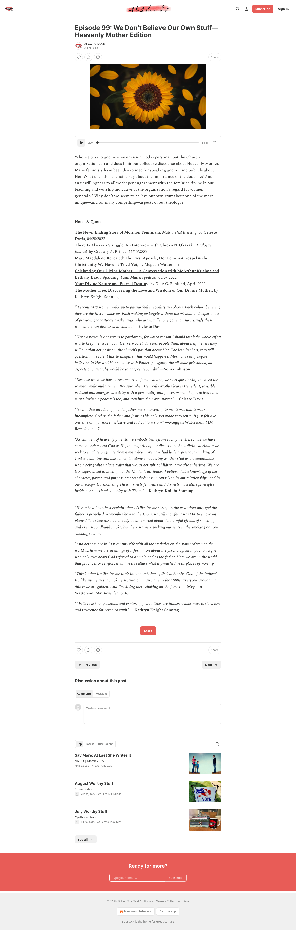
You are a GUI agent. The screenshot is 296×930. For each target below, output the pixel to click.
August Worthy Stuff (94, 783)
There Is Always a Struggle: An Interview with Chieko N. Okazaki (135, 245)
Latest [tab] (90, 744)
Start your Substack (137, 911)
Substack (128, 921)
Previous (90, 665)
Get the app (168, 911)
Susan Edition (84, 789)
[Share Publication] (246, 9)
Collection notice (178, 901)
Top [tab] (79, 744)
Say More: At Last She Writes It (103, 755)
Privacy (149, 901)
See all (83, 839)
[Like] (79, 57)
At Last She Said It (96, 43)
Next (208, 665)
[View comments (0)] (88, 57)
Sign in (283, 9)
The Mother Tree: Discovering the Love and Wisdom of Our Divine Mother (143, 290)
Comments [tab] (84, 693)
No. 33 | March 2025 (89, 761)
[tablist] (92, 694)
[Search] (238, 9)
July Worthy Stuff (91, 811)
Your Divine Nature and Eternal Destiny (111, 284)
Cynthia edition (85, 817)
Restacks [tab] (101, 693)
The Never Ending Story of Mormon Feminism (117, 232)
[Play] (81, 143)
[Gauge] (215, 143)
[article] (148, 763)
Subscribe (262, 9)
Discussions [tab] (105, 744)
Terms (160, 901)
